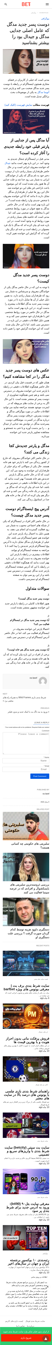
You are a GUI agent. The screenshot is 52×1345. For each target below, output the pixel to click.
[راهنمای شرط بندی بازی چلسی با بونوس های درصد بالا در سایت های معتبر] (26, 1069)
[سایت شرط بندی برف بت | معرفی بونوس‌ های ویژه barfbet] (26, 963)
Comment (45, 731)
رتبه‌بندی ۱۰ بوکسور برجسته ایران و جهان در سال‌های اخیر (28, 1261)
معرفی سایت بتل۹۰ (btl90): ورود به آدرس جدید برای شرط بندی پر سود (27, 1207)
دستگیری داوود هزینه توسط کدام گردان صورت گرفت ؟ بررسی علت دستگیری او (28, 933)
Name (46, 757)
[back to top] (45, 1338)
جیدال (8, 163)
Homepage (44, 13)
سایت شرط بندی (42, 1141)
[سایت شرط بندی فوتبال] (26, 4)
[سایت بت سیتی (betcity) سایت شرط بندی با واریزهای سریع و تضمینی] (26, 1125)
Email (46, 766)
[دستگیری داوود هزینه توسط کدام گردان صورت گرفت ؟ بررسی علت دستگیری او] (26, 912)
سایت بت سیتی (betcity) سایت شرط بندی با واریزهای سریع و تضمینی (27, 1151)
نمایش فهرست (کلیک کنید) (18, 104)
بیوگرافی (33, 13)
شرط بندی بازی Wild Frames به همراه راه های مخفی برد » (24, 699)
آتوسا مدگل (43, 92)
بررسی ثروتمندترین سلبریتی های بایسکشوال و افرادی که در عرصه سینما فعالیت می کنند (29, 888)
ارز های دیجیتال (43, 1032)
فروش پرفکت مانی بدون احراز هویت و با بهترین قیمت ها (27, 1040)
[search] (5, 4)
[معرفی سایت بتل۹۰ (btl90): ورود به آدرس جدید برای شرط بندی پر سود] (26, 1181)
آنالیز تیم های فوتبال (41, 1085)
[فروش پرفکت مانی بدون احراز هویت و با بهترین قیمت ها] (26, 1016)
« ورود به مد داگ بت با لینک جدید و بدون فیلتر (28, 712)
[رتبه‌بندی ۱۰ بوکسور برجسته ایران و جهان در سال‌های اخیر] (26, 1237)
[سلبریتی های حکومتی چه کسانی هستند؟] (26, 826)
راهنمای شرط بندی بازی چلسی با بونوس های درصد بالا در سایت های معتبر (26, 1094)
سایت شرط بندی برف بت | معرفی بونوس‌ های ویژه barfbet (26, 987)
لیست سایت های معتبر (41, 979)
